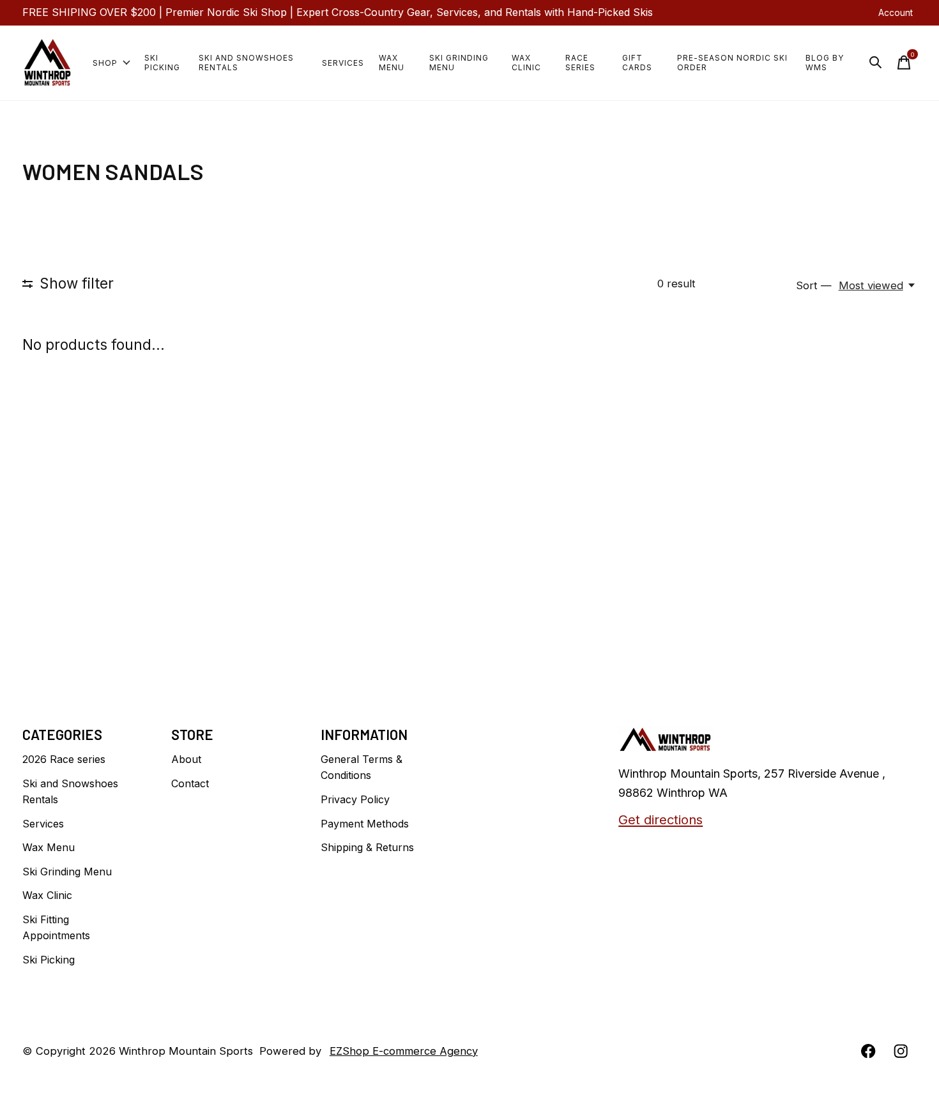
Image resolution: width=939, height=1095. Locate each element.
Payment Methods (365, 823)
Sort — (814, 285)
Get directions (660, 819)
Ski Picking (162, 62)
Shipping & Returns (367, 847)
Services (343, 63)
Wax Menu (391, 62)
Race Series (580, 62)
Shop (105, 63)
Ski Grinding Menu (459, 62)
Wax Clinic (526, 62)
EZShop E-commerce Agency (404, 1051)
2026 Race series (63, 759)
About (186, 759)
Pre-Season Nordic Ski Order (732, 62)
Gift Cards (637, 62)
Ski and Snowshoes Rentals (246, 62)
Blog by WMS (824, 62)
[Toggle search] (876, 62)
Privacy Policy (355, 799)
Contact (190, 783)
